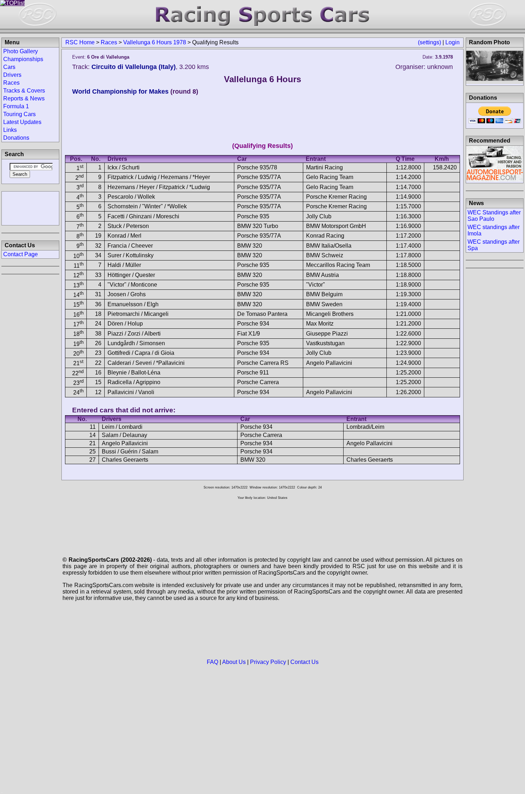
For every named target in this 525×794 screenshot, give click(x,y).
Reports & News (24, 98)
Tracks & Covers (24, 91)
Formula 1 (16, 106)
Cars (9, 67)
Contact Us (304, 662)
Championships (23, 59)
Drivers (12, 75)
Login (452, 42)
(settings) (429, 42)
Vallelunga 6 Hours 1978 (154, 42)
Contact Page (20, 254)
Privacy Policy (268, 662)
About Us (234, 662)
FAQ (212, 662)
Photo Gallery (20, 51)
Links (10, 130)
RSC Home (80, 42)
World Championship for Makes (120, 91)
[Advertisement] (30, 208)
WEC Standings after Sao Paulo (494, 215)
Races (109, 42)
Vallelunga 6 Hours (262, 79)
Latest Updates (22, 122)
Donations (16, 138)
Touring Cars (19, 114)
